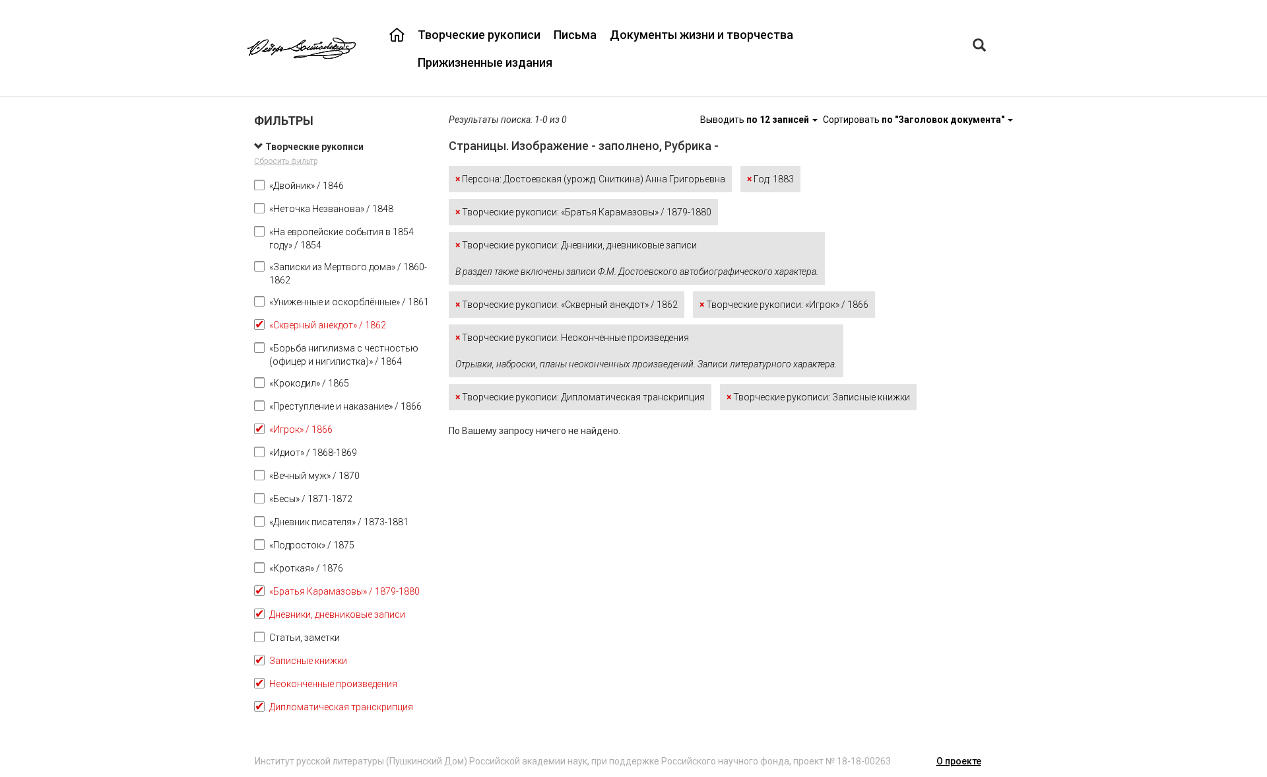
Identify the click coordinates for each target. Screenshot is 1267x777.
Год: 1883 (770, 179)
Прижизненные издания (485, 62)
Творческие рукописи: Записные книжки (818, 397)
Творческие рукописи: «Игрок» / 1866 (783, 304)
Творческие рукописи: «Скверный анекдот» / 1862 (566, 304)
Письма (575, 35)
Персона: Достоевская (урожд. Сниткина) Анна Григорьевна (590, 179)
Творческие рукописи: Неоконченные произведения (646, 350)
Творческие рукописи (479, 35)
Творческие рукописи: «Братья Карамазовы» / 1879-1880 (583, 212)
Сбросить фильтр (285, 161)
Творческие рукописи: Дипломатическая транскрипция (580, 397)
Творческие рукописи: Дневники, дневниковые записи (636, 258)
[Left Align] (979, 46)
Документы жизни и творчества (701, 35)
